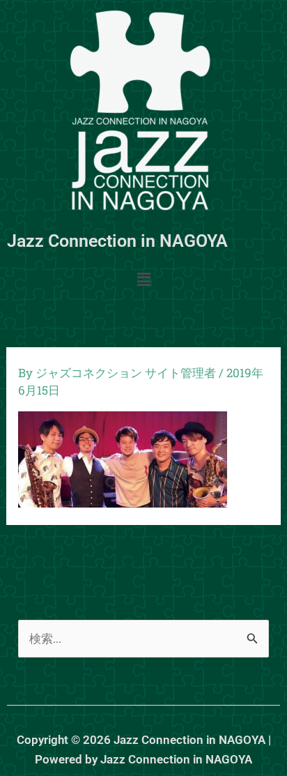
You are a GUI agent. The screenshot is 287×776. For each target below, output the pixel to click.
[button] (143, 280)
